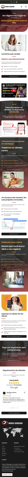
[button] (21, 7)
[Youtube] (16, 2)
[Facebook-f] (11, 2)
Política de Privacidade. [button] (7, 470)
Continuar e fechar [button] (7, 474)
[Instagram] (14, 2)
